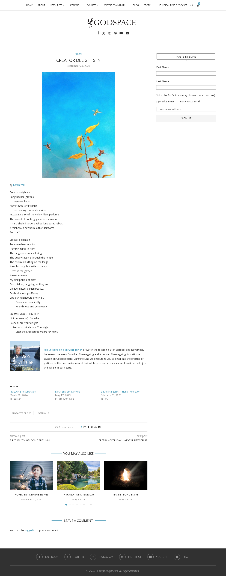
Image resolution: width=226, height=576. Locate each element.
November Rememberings (31, 494)
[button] (14, 483)
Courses (91, 5)
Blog (136, 5)
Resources (56, 5)
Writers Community (114, 5)
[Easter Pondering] (125, 475)
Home (29, 5)
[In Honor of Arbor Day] (78, 475)
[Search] (192, 5)
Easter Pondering (125, 494)
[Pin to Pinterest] (95, 427)
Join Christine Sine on (63, 349)
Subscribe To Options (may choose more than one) (185, 95)
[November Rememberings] (31, 475)
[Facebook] (98, 33)
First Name (162, 67)
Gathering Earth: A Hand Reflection (120, 391)
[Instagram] (109, 33)
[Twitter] (103, 33)
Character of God (21, 413)
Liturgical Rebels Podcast (172, 5)
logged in (30, 530)
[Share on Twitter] (92, 427)
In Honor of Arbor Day (78, 494)
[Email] (127, 33)
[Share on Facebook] (88, 427)
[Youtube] (121, 33)
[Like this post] (84, 427)
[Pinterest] (115, 33)
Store (147, 5)
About (41, 5)
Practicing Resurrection (23, 391)
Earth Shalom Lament (67, 391)
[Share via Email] (99, 427)
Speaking (74, 5)
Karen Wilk (19, 184)
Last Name (162, 81)
